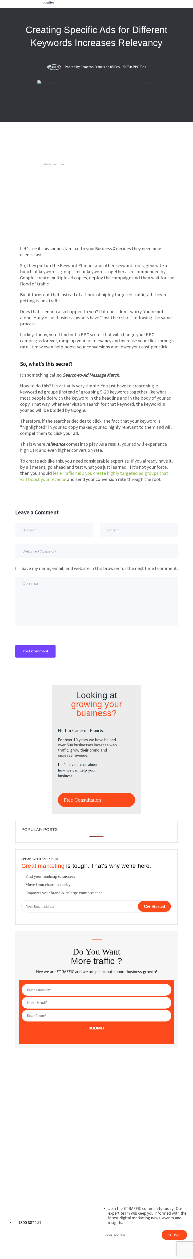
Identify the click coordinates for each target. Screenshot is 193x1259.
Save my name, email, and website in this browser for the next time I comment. (100, 568)
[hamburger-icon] (187, 4)
